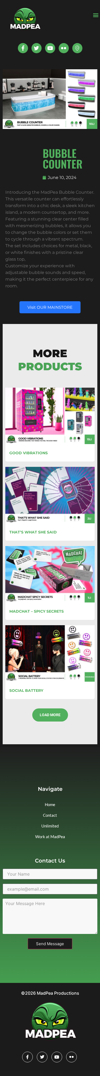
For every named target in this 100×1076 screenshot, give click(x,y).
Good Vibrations (28, 453)
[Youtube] (50, 48)
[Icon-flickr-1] (64, 48)
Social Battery (26, 690)
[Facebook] (27, 1057)
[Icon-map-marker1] (77, 48)
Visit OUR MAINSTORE (50, 307)
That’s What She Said (33, 532)
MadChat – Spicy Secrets (36, 611)
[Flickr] (71, 1057)
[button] (95, 15)
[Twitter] (36, 48)
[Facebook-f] (23, 48)
